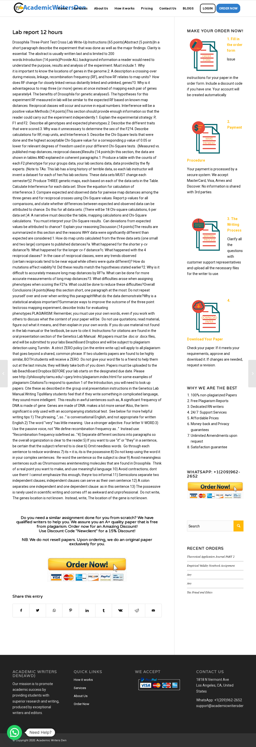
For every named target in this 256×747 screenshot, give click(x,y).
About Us (81, 696)
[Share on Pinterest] (70, 610)
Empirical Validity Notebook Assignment (211, 565)
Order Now (81, 704)
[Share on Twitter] (38, 610)
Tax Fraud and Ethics (199, 592)
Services (80, 688)
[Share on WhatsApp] (54, 610)
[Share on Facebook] (21, 610)
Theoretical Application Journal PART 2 (210, 556)
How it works (83, 680)
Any (189, 574)
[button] (14, 732)
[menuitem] (62, 8)
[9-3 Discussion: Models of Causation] (4, 373)
